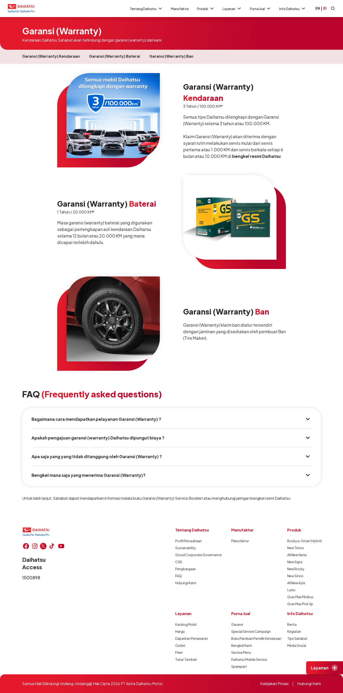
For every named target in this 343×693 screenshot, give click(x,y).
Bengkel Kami (241, 645)
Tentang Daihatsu (143, 9)
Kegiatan (294, 631)
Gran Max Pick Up (300, 604)
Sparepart (239, 666)
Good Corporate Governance (198, 555)
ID (324, 8)
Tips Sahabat (297, 638)
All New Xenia (297, 555)
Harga (180, 631)
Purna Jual (257, 9)
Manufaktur (180, 9)
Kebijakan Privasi (274, 683)
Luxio (291, 590)
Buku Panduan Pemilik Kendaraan (256, 638)
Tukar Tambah (186, 659)
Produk (202, 9)
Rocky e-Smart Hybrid (304, 541)
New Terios (295, 548)
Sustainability (185, 548)
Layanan (229, 9)
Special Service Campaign (251, 631)
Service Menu (241, 652)
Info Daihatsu (289, 9)
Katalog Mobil (185, 624)
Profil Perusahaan (188, 541)
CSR (178, 562)
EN (317, 8)
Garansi (237, 624)
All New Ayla (296, 583)
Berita (292, 624)
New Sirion (295, 576)
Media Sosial (296, 645)
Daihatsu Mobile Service (249, 659)
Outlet (180, 645)
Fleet (179, 652)
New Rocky (295, 569)
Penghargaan (185, 569)
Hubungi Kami (185, 583)
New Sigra (294, 562)
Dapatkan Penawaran (191, 638)
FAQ (178, 576)
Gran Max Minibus (300, 597)
